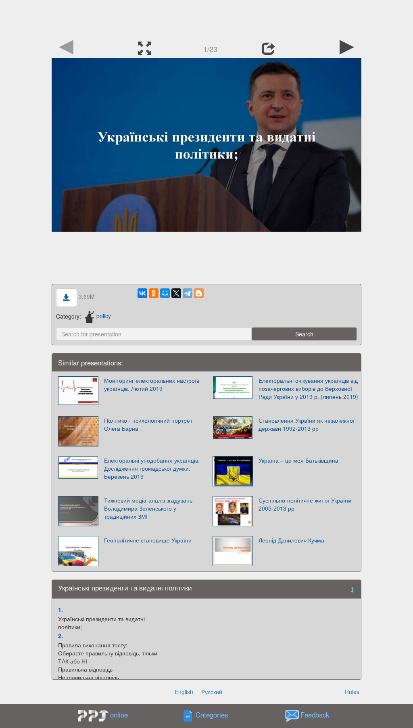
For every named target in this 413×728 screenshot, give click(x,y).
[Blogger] (199, 293)
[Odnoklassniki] (154, 293)
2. (60, 636)
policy (103, 316)
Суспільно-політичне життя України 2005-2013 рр (305, 504)
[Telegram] (187, 293)
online (119, 715)
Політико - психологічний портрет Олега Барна (148, 424)
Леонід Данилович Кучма (291, 540)
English (184, 692)
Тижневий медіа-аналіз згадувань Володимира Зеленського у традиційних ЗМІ (148, 508)
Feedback (314, 715)
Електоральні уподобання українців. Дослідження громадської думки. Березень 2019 (152, 468)
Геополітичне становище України (148, 540)
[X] (176, 293)
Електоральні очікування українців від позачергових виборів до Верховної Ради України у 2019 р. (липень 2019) (308, 388)
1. (60, 609)
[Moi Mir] (165, 293)
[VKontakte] (142, 293)
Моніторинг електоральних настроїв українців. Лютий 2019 (151, 384)
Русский (211, 692)
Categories (212, 715)
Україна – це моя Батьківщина (298, 460)
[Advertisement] (206, 18)
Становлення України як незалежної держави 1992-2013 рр (307, 424)
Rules (352, 692)
